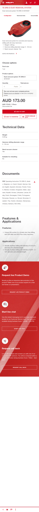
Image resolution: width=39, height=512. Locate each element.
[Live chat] (11, 510)
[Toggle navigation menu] (3, 3)
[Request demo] (7, 510)
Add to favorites (12, 116)
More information (8, 53)
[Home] (9, 3)
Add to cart (20, 111)
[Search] (35, 3)
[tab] (7, 15)
